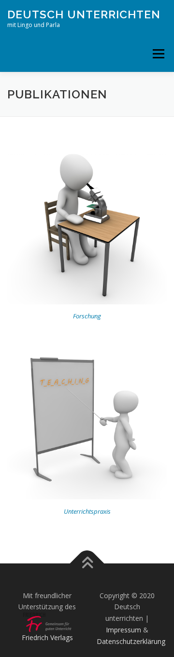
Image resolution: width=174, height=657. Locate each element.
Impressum (123, 629)
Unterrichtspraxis (87, 511)
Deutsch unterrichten (83, 14)
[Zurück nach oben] (87, 563)
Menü (158, 54)
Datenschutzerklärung (131, 641)
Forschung (87, 316)
